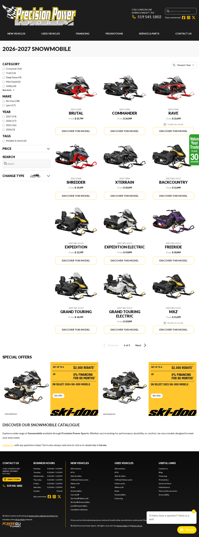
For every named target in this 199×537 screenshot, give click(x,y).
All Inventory (76, 468)
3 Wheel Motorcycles (79, 480)
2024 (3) (10, 129)
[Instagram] (188, 17)
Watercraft (75, 483)
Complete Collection (79, 509)
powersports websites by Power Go (43, 516)
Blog (160, 472)
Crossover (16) (14, 68)
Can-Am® (75, 495)
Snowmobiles (76, 491)
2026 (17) (11, 120)
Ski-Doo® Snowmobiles (80, 502)
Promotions (114, 33)
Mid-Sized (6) (13, 81)
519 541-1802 (149, 16)
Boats (73, 487)
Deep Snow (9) (13, 77)
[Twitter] (193, 17)
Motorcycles (120, 483)
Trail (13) (11, 72)
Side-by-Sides (76, 476)
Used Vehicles (50, 33)
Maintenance (164, 487)
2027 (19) (11, 116)
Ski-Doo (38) (13, 100)
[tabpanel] (47, 479)
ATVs (73, 472)
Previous (113, 345)
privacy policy (122, 526)
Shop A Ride (20, 519)
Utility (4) (11, 85)
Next (138, 345)
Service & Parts (149, 33)
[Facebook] (183, 17)
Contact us (8, 445)
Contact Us (183, 33)
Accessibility (164, 495)
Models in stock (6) (16, 140)
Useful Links (167, 463)
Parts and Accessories (168, 491)
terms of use (137, 526)
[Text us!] (187, 530)
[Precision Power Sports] (39, 15)
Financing (82, 33)
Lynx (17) (11, 105)
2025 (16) (11, 125)
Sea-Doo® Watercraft (79, 498)
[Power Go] (30, 524)
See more (7, 90)
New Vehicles (16, 33)
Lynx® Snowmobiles (79, 506)
